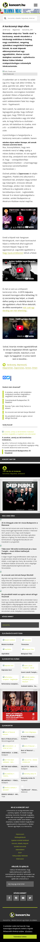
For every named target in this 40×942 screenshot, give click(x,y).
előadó (20, 843)
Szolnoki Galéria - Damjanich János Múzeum (29, 686)
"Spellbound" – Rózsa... (29, 790)
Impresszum (20, 834)
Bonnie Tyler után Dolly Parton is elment (18, 407)
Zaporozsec (19, 368)
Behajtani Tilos (26, 654)
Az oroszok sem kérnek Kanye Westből (20, 412)
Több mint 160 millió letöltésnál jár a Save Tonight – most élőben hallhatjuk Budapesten (19, 551)
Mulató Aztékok (7, 644)
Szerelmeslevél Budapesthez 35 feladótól (17, 401)
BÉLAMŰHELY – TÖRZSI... (10, 780)
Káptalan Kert (7, 670)
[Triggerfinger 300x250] (20, 720)
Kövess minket (8, 616)
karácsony (11, 364)
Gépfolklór (5, 654)
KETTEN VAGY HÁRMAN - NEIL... (10, 767)
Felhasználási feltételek (20, 856)
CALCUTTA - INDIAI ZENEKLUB (29, 767)
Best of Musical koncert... (10, 739)
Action (28, 368)
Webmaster (20, 859)
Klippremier (16, 30)
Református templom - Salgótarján (10, 684)
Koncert (14, 843)
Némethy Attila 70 (28, 778)
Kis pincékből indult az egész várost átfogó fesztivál (19, 417)
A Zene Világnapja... (28, 737)
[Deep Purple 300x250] (20, 510)
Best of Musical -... (28, 750)
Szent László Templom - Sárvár (29, 672)
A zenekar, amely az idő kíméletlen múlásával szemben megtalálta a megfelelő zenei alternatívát (18, 394)
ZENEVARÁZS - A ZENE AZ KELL (10, 753)
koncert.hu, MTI (27, 30)
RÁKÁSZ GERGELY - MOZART (10, 794)
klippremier (8, 368)
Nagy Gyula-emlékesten (13, 253)
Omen (34, 368)
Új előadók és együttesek (12, 633)
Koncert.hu (6, 625)
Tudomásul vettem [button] (20, 936)
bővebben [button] (28, 931)
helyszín (25, 843)
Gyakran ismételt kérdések (20, 840)
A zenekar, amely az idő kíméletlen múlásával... (16, 438)
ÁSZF (20, 853)
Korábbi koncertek (20, 846)
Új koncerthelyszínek (10, 659)
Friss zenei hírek (8, 516)
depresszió (22, 364)
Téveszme (25, 644)
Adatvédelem (20, 850)
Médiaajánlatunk (20, 837)
